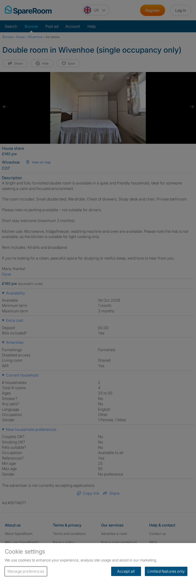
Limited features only (166, 571)
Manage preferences (25, 571)
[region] (98, 562)
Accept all (126, 571)
